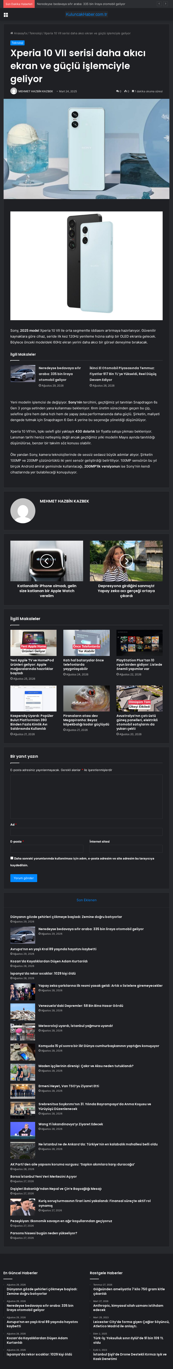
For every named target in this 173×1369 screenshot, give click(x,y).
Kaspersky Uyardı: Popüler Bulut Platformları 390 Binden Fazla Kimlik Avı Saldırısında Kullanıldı (31, 722)
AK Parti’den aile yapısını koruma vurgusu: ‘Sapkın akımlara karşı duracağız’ (72, 1164)
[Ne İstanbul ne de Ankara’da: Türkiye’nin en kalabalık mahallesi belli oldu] (22, 1150)
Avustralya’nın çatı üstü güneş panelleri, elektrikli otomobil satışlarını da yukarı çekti (137, 722)
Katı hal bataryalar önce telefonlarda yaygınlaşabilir (83, 664)
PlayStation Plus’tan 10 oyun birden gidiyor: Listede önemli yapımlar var (139, 664)
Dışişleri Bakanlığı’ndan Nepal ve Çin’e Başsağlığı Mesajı (56, 1188)
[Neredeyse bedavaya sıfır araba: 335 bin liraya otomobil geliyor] (23, 373)
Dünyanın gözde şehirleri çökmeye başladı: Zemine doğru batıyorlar (66, 917)
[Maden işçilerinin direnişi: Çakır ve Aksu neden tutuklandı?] (22, 1072)
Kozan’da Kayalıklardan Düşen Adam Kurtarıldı (49, 961)
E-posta (17, 841)
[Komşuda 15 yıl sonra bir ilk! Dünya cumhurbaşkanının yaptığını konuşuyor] (22, 1052)
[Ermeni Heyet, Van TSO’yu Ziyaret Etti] (22, 1091)
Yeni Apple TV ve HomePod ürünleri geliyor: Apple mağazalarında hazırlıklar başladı (32, 666)
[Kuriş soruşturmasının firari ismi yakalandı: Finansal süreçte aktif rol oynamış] (22, 1207)
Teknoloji (35, 33)
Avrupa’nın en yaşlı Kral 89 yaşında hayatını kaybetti (73, 4)
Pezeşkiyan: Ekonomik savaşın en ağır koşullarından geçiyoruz (61, 1221)
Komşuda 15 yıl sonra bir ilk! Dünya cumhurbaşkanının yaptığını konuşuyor (99, 1046)
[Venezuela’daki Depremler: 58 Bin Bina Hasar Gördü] (22, 1011)
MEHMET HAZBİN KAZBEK (35, 91)
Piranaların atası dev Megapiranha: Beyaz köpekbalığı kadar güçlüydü (86, 720)
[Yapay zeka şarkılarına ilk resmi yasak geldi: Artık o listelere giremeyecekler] (22, 991)
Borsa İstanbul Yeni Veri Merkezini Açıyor (43, 1176)
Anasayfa (20, 33)
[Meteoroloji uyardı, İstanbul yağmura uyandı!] (22, 1032)
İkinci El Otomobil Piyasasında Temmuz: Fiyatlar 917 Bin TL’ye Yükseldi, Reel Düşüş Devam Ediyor (123, 374)
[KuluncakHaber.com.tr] (86, 14)
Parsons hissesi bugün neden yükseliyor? (43, 1233)
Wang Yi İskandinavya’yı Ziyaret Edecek (71, 1124)
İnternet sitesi (100, 841)
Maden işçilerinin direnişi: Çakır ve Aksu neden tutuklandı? (86, 1066)
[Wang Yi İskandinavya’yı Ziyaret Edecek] (22, 1130)
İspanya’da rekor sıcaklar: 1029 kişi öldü (43, 973)
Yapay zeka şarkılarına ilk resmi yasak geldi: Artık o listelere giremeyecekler (101, 985)
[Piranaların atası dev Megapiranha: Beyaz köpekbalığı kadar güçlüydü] (86, 699)
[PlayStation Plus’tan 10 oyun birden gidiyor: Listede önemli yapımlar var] (139, 643)
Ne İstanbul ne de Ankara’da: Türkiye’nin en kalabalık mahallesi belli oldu (98, 1144)
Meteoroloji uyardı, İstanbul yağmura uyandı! (76, 1026)
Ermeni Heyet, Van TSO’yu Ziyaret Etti (69, 1086)
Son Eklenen (87, 900)
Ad (13, 824)
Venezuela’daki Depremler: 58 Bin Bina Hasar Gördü (81, 1005)
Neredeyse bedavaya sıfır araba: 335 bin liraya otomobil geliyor (60, 374)
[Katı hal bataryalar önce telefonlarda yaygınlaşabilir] (86, 643)
